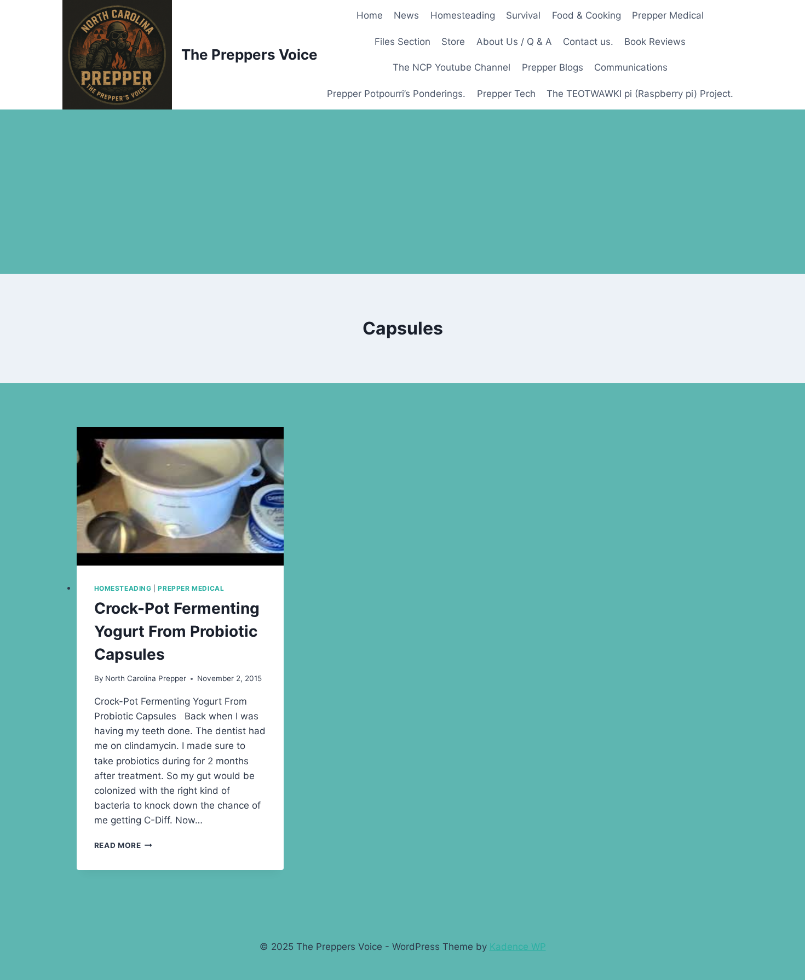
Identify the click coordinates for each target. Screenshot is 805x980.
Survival (523, 15)
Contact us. (588, 41)
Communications (631, 67)
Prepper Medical (668, 15)
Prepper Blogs (552, 67)
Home (370, 15)
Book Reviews (655, 41)
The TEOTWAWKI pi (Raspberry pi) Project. (640, 93)
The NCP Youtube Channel (451, 67)
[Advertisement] (402, 191)
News (406, 15)
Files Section (402, 41)
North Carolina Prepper (145, 678)
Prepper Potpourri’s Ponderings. (396, 93)
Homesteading (462, 15)
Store (453, 41)
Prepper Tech (506, 93)
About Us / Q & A (514, 41)
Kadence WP (518, 946)
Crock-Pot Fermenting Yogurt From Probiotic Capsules (177, 631)
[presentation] (180, 496)
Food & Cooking (586, 15)
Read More (123, 845)
